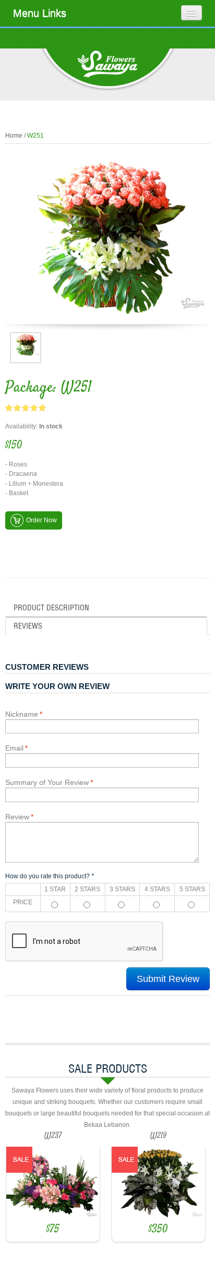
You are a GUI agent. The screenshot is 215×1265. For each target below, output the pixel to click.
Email (14, 748)
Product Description (51, 607)
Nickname (21, 714)
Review (17, 817)
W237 (53, 1136)
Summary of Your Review (47, 782)
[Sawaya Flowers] (107, 70)
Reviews (28, 626)
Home (13, 135)
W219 (158, 1136)
